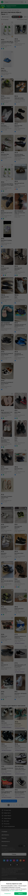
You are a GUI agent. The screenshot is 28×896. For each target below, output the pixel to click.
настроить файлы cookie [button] (15, 890)
